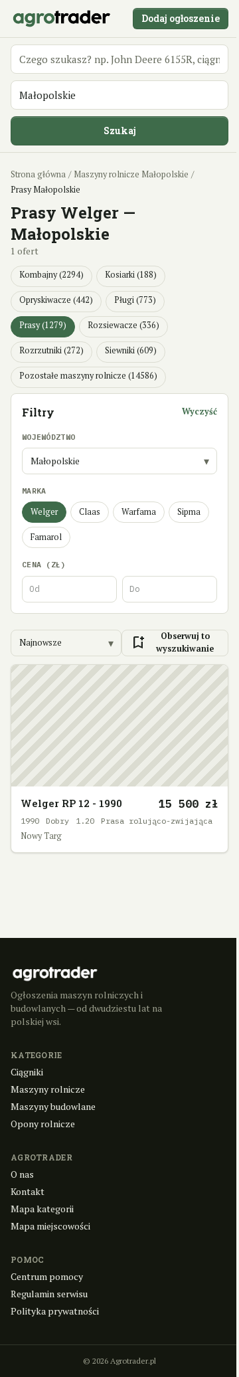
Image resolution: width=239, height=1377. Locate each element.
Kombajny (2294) (51, 274)
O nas (22, 1174)
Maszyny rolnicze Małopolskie (131, 174)
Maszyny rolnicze (48, 1089)
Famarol (46, 537)
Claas (89, 511)
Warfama (138, 511)
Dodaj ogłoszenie (180, 18)
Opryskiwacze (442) (56, 300)
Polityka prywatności (55, 1311)
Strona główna (38, 174)
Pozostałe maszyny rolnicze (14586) (88, 375)
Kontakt (27, 1191)
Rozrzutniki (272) (51, 350)
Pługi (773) (135, 300)
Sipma (188, 511)
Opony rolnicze (43, 1123)
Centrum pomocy (47, 1276)
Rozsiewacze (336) (123, 325)
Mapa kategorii (42, 1208)
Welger (44, 511)
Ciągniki (27, 1071)
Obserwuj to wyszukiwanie (172, 642)
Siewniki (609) (131, 350)
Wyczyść (199, 411)
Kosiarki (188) (131, 274)
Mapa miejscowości (50, 1226)
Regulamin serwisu (49, 1293)
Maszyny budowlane (53, 1106)
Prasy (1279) (42, 325)
